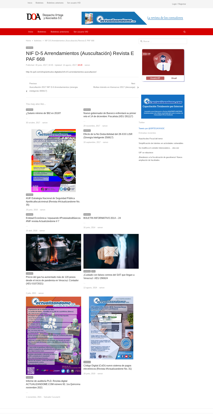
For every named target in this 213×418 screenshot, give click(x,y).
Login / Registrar (179, 4)
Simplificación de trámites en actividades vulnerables (161, 143)
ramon (87, 65)
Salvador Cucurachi (52, 397)
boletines (30, 47)
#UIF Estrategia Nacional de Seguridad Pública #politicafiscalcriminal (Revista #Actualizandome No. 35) (53, 201)
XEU (93, 271)
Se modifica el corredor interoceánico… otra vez (159, 148)
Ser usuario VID (73, 3)
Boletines (39, 3)
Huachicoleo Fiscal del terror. (151, 139)
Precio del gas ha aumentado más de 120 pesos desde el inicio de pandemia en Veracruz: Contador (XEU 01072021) (52, 280)
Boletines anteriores (55, 3)
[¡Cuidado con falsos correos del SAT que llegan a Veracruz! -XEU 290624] (111, 236)
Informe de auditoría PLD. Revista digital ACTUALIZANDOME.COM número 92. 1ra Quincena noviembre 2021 (53, 384)
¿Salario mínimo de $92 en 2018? (43, 113)
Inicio (30, 3)
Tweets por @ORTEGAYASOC (152, 128)
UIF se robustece (146, 152)
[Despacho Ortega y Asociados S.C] (45, 17)
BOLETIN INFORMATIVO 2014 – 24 (102, 218)
